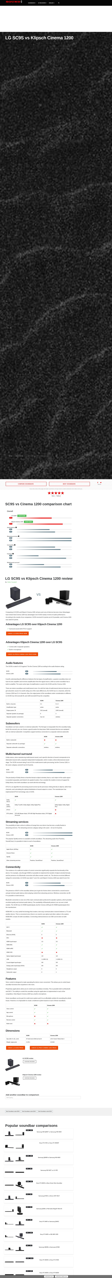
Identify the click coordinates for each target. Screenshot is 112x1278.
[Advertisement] (56, 19)
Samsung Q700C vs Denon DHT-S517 (49, 1196)
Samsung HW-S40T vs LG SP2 (49, 1170)
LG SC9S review (28, 1058)
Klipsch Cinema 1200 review (32, 1074)
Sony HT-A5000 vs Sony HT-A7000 (49, 1260)
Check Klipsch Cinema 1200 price (43, 1047)
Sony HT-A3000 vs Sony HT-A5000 (49, 1272)
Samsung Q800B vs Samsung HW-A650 (49, 1157)
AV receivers (42, 3)
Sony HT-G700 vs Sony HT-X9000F (49, 1143)
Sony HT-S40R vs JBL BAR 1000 (49, 1234)
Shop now (22, 515)
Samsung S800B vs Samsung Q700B (49, 1247)
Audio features (11, 527)
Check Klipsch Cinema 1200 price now (22, 654)
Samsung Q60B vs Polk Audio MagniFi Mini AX (49, 1208)
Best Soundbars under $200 (45, 1111)
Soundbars (31, 3)
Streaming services (12, 536)
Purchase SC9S (49, 1276)
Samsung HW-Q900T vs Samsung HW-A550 (49, 1132)
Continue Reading (29, 1061)
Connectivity (10, 545)
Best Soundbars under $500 (13, 1111)
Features (9, 553)
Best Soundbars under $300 (29, 1111)
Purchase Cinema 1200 (61, 1276)
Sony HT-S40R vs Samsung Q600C (49, 1221)
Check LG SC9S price (15, 1047)
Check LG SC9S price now (17, 633)
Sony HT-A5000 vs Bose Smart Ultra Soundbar (49, 1183)
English (51, 3)
